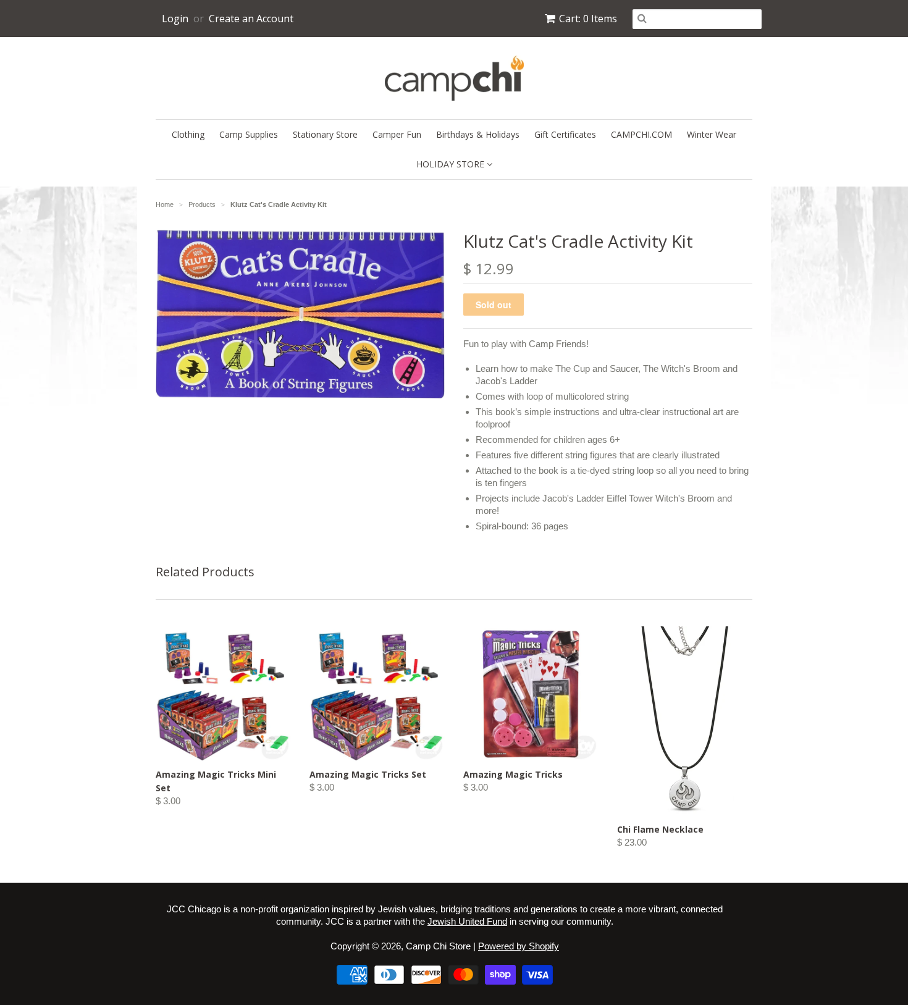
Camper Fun (396, 134)
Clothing (188, 134)
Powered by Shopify (518, 946)
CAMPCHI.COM (641, 134)
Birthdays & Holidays (477, 134)
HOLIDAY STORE (451, 164)
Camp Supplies (248, 134)
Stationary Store (325, 134)
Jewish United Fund (467, 921)
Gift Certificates (565, 134)
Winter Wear (711, 134)
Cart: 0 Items (588, 18)
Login (175, 18)
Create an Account (251, 18)
